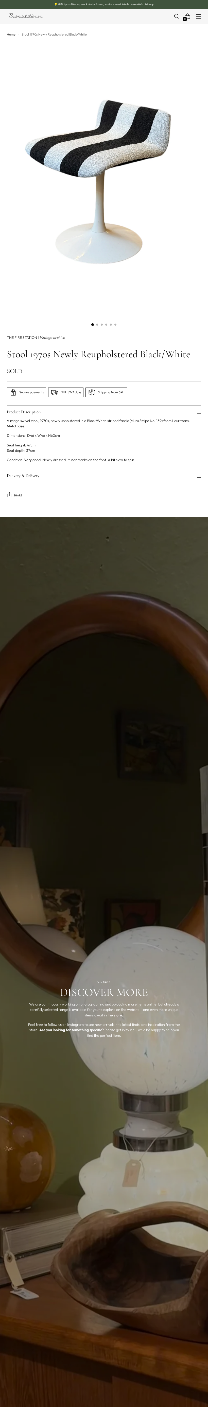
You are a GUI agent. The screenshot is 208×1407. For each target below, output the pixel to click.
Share (18, 495)
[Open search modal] (176, 16)
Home (11, 34)
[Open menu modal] (198, 16)
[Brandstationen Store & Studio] (26, 16)
